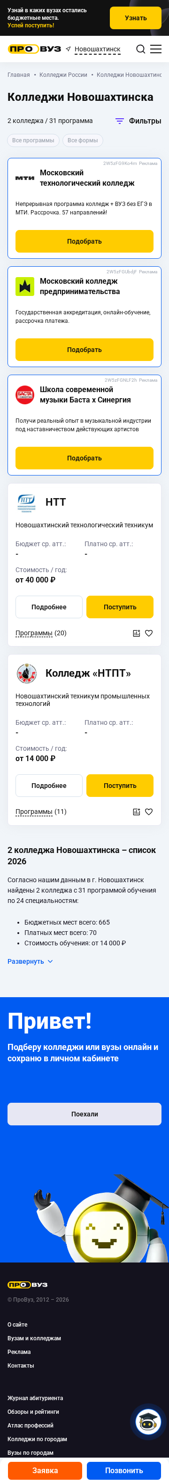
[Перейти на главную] (34, 49)
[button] (84, 241)
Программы (34, 633)
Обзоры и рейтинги (33, 1412)
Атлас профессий (31, 1425)
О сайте (17, 1324)
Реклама (148, 163)
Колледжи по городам (37, 1439)
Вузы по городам (31, 1453)
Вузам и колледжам (34, 1338)
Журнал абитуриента (35, 1398)
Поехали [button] (84, 1114)
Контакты (21, 1365)
